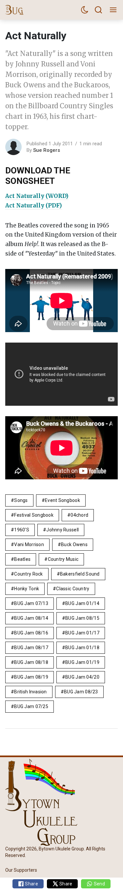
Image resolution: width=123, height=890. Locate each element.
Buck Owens (74, 544)
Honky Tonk (26, 588)
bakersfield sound (80, 574)
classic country (72, 588)
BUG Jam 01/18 (82, 647)
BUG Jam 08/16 (31, 632)
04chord (79, 515)
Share (31, 883)
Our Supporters (21, 869)
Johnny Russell (62, 529)
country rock (28, 574)
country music (63, 559)
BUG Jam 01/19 (82, 662)
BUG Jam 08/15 (82, 618)
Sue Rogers (46, 150)
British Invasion (30, 691)
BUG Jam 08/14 (31, 618)
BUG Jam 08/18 (31, 662)
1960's (21, 529)
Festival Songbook (33, 515)
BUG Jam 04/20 (82, 677)
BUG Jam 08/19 (31, 677)
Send (98, 883)
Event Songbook (62, 500)
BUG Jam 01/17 (82, 632)
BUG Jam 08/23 (81, 691)
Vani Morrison (29, 544)
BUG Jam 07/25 (31, 706)
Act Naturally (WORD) (37, 196)
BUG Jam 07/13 (31, 603)
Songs (21, 500)
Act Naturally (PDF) (33, 205)
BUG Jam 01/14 (82, 603)
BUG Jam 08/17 (31, 647)
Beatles (22, 559)
